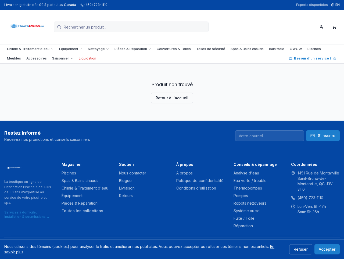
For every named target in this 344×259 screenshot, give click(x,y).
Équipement (68, 49)
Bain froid (276, 49)
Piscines (314, 49)
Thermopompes (248, 188)
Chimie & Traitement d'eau (28, 49)
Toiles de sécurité (210, 49)
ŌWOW (296, 49)
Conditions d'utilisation (196, 188)
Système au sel (247, 210)
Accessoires (36, 58)
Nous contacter (132, 173)
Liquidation (87, 58)
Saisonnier (60, 58)
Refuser (301, 249)
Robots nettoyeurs (250, 203)
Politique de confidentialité (200, 180)
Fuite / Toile (244, 218)
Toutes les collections (82, 210)
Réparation (243, 225)
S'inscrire (326, 135)
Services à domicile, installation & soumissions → (26, 214)
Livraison (127, 188)
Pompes (241, 195)
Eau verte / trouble (250, 180)
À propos (184, 173)
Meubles (14, 58)
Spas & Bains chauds (247, 49)
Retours (126, 195)
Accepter (327, 249)
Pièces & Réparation (130, 49)
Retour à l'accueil (172, 98)
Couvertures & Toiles (174, 49)
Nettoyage (96, 49)
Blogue (125, 180)
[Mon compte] (321, 27)
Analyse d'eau (246, 173)
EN (337, 5)
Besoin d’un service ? (313, 58)
